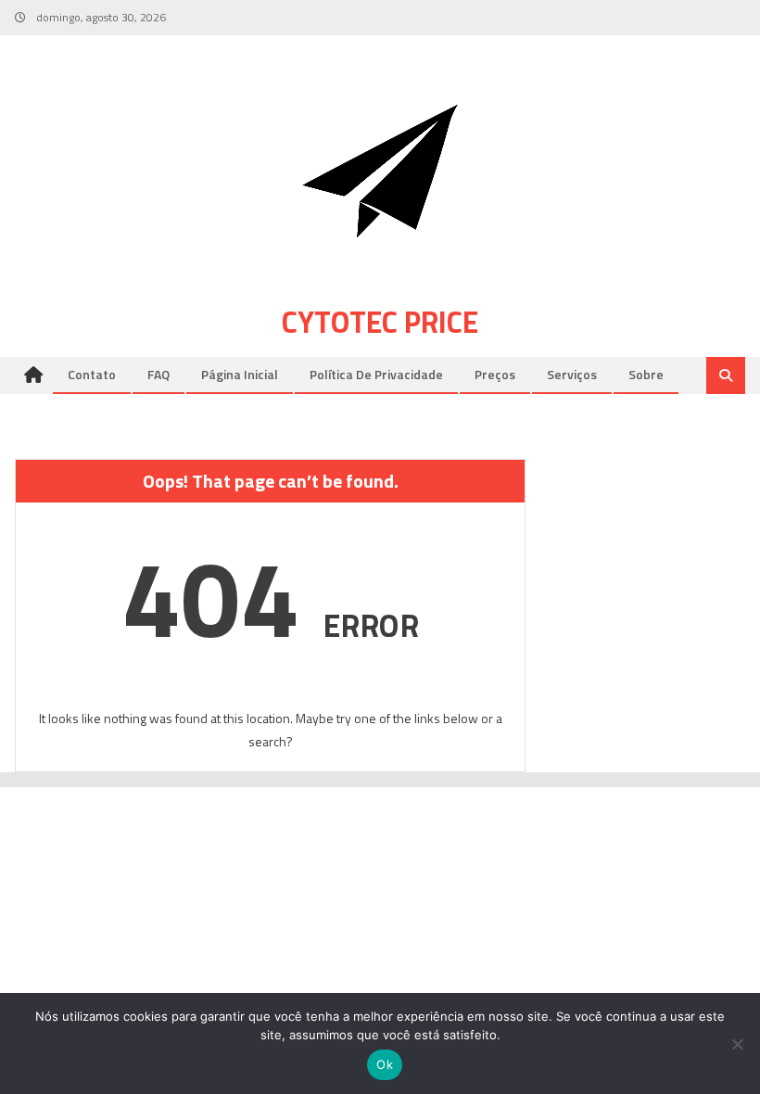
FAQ (158, 374)
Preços (495, 374)
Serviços (572, 374)
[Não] (737, 1044)
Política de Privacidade (376, 374)
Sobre (646, 374)
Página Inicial (239, 374)
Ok (384, 1064)
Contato (92, 374)
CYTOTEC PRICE (380, 321)
